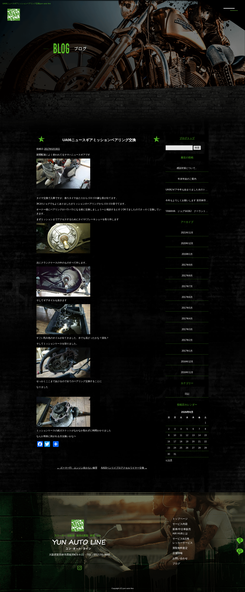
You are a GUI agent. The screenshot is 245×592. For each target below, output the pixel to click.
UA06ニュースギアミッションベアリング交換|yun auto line (27, 3)
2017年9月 (187, 264)
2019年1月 (187, 254)
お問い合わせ (180, 558)
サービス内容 (180, 524)
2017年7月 (187, 286)
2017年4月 (187, 318)
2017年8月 (187, 275)
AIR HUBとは (180, 533)
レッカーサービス (183, 542)
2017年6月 (187, 297)
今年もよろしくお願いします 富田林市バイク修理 (187, 200)
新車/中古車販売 (182, 529)
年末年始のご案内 (187, 179)
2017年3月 (187, 329)
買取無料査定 (180, 548)
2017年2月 (187, 340)
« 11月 (169, 460)
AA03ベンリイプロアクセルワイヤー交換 (124, 467)
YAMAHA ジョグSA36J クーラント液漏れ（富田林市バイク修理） (187, 211)
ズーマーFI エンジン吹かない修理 (77, 467)
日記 (187, 393)
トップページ (180, 518)
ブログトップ (187, 138)
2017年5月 (187, 307)
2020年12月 (187, 243)
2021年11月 (187, 232)
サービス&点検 (181, 538)
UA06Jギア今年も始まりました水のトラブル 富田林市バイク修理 (187, 189)
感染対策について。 (187, 168)
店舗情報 (178, 553)
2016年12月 (187, 361)
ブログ (176, 563)
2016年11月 (187, 372)
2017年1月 (187, 350)
